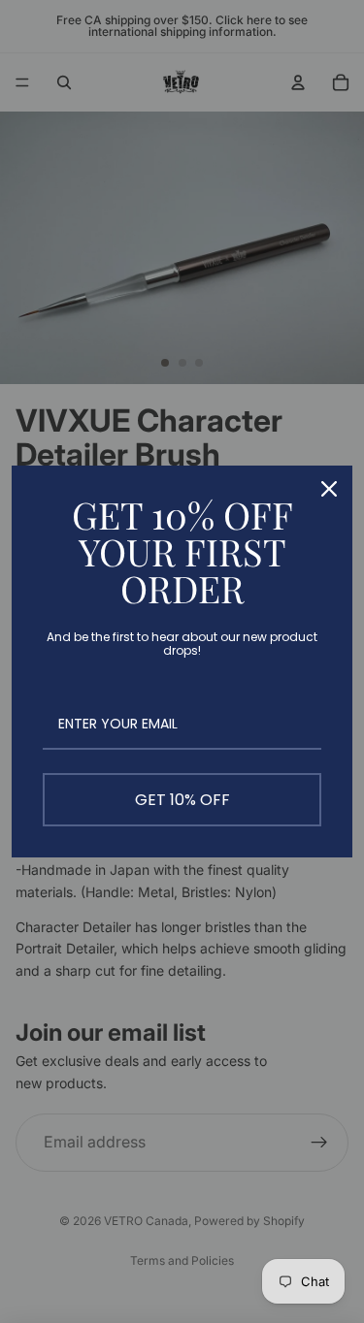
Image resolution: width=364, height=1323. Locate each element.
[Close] (329, 489)
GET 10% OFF (182, 800)
